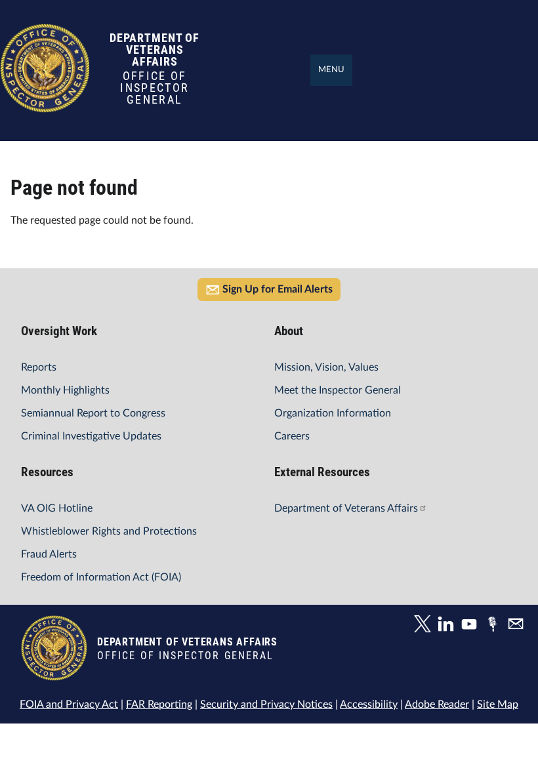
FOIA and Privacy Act (69, 704)
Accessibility (369, 704)
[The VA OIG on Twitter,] (425, 626)
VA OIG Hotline (57, 508)
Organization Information (332, 413)
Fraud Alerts (49, 554)
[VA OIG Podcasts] (495, 626)
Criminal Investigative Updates (91, 436)
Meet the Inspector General (337, 390)
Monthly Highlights (65, 390)
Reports (38, 367)
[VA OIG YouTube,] (472, 626)
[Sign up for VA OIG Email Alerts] (517, 626)
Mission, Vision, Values (326, 367)
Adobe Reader (437, 704)
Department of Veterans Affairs (346, 508)
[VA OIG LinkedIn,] (449, 626)
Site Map (497, 704)
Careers (292, 436)
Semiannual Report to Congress (93, 413)
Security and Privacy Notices (266, 704)
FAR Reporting (159, 704)
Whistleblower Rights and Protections (109, 531)
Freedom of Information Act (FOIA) (101, 577)
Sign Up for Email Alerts (277, 289)
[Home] (44, 105)
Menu (331, 70)
